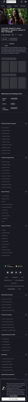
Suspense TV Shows (6, 188)
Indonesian (11, 42)
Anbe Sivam (4, 211)
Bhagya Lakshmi (5, 199)
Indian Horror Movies (7, 300)
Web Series (23, 6)
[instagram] (11, 273)
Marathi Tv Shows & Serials (8, 328)
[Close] (25, 381)
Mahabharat (5, 236)
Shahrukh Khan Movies (7, 368)
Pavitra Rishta (5, 242)
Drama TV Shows (6, 179)
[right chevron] (3, 67)
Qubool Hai (4, 247)
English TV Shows (6, 131)
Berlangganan (12, 1)
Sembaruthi (4, 219)
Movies (16, 6)
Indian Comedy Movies (7, 302)
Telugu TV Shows (6, 137)
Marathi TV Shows (6, 154)
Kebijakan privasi (7, 281)
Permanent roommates (7, 253)
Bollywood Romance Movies (8, 311)
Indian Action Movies (6, 305)
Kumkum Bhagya (6, 233)
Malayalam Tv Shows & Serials (9, 331)
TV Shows (9, 6)
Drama (6, 45)
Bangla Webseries (6, 351)
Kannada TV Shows (6, 151)
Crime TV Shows (5, 171)
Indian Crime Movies (6, 308)
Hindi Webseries (5, 339)
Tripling (4, 230)
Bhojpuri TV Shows (6, 148)
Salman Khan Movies (6, 362)
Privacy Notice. (14, 395)
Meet (3, 222)
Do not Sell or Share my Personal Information (13, 287)
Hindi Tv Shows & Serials (7, 319)
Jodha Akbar (5, 239)
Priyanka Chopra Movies (7, 371)
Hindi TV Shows (5, 134)
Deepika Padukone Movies (8, 359)
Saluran (6, 278)
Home (2, 6)
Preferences (13, 284)
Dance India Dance (6, 250)
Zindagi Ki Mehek (6, 216)
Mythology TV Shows (6, 185)
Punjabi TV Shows (6, 142)
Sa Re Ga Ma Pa (5, 245)
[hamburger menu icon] (25, 1)
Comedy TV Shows (6, 165)
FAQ (22, 278)
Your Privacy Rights (13, 399)
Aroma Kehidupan (6, 34)
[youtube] (19, 273)
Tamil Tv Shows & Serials (7, 322)
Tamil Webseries (5, 342)
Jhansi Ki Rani (5, 213)
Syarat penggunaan (19, 281)
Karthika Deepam (6, 256)
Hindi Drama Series (6, 348)
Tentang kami (14, 278)
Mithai (3, 202)
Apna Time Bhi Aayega (7, 205)
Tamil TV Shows (5, 128)
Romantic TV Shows (6, 176)
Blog (19, 289)
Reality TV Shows (6, 162)
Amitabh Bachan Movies (7, 365)
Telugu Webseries (6, 345)
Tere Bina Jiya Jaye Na (7, 208)
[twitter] (15, 273)
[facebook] (7, 273)
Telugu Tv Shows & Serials (8, 325)
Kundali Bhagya (5, 196)
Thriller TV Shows (6, 182)
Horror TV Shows (6, 174)
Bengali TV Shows (6, 140)
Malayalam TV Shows (7, 145)
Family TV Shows (5, 168)
